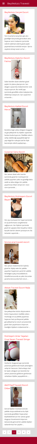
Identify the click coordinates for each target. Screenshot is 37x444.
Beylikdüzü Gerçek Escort (16, 12)
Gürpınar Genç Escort (14, 152)
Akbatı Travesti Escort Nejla (17, 288)
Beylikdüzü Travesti (18, 3)
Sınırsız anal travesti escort (16, 242)
